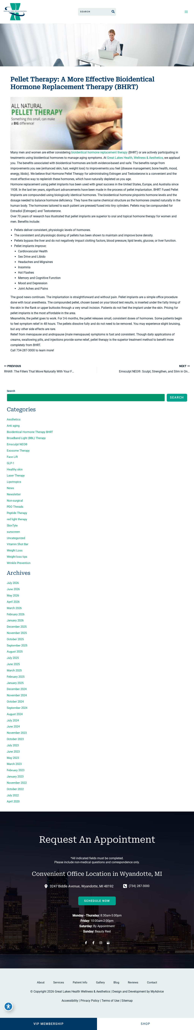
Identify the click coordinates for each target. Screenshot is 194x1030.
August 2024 (15, 714)
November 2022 (17, 783)
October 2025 (15, 639)
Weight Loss (15, 550)
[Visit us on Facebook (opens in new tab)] (86, 943)
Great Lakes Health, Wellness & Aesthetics (135, 158)
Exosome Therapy (18, 450)
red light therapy (17, 519)
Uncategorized (16, 538)
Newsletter (14, 494)
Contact (152, 982)
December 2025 (17, 626)
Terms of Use (110, 1000)
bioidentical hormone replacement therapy (99, 152)
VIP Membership (49, 1024)
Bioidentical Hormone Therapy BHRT (30, 432)
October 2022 (15, 789)
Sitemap (127, 1000)
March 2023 (14, 764)
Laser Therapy (16, 475)
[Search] (113, 12)
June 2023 (13, 751)
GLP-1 (10, 463)
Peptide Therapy (17, 513)
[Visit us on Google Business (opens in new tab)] (108, 943)
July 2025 (13, 658)
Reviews (133, 982)
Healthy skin (15, 469)
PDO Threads (15, 506)
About (41, 982)
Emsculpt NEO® (17, 444)
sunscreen (13, 532)
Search (11, 390)
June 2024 (13, 726)
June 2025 (13, 664)
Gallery (100, 982)
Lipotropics (14, 482)
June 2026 (13, 589)
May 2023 (13, 758)
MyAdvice (157, 991)
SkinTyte (12, 525)
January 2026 (15, 620)
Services (58, 982)
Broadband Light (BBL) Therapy (26, 438)
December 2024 (17, 689)
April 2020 (13, 801)
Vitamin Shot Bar (17, 544)
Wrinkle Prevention (19, 563)
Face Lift (12, 457)
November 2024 (17, 695)
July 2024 (13, 720)
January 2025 (15, 683)
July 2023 (13, 745)
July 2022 (13, 795)
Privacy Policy (90, 1000)
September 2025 (17, 645)
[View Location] (47, 886)
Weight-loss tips (17, 556)
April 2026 (13, 602)
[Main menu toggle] (186, 12)
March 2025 (14, 670)
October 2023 (15, 739)
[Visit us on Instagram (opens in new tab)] (100, 943)
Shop (145, 1024)
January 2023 (15, 776)
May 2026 (13, 595)
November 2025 (17, 633)
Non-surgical (15, 500)
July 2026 (13, 583)
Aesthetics (13, 419)
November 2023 (17, 733)
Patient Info (80, 982)
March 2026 (14, 608)
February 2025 (15, 676)
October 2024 (15, 701)
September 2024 (17, 708)
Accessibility (70, 1000)
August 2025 (15, 651)
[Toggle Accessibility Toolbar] (8, 1006)
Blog (116, 982)
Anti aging (13, 425)
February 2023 (15, 770)
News (10, 488)
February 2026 (15, 614)
